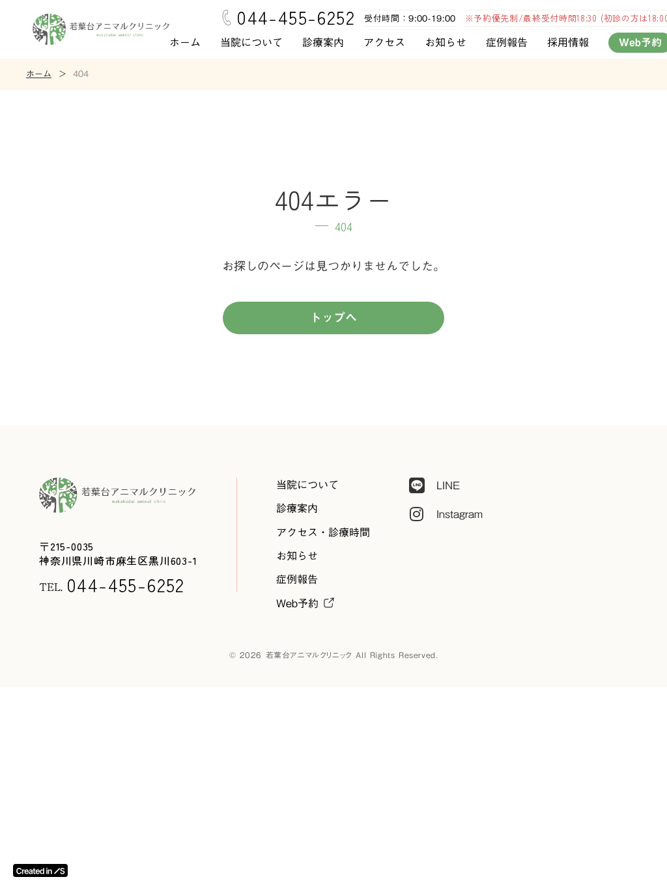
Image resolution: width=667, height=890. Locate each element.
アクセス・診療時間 (323, 532)
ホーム (185, 42)
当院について (251, 42)
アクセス (384, 42)
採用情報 (568, 42)
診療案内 (323, 42)
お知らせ (445, 42)
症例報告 (507, 42)
